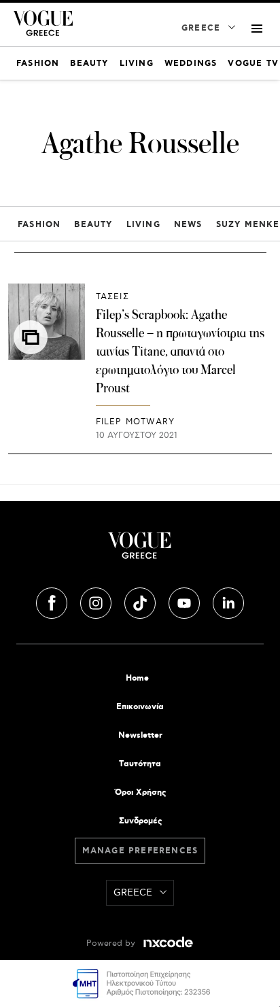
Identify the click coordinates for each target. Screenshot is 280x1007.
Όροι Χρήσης (140, 792)
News (188, 225)
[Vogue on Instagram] (97, 601)
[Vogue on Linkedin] (228, 601)
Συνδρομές (140, 821)
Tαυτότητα (140, 764)
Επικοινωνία (140, 707)
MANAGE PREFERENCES (140, 851)
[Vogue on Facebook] (53, 601)
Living (143, 225)
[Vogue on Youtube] (186, 601)
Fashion (39, 225)
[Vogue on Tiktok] (141, 601)
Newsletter (140, 735)
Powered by (112, 943)
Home (137, 678)
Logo (140, 550)
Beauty (93, 225)
